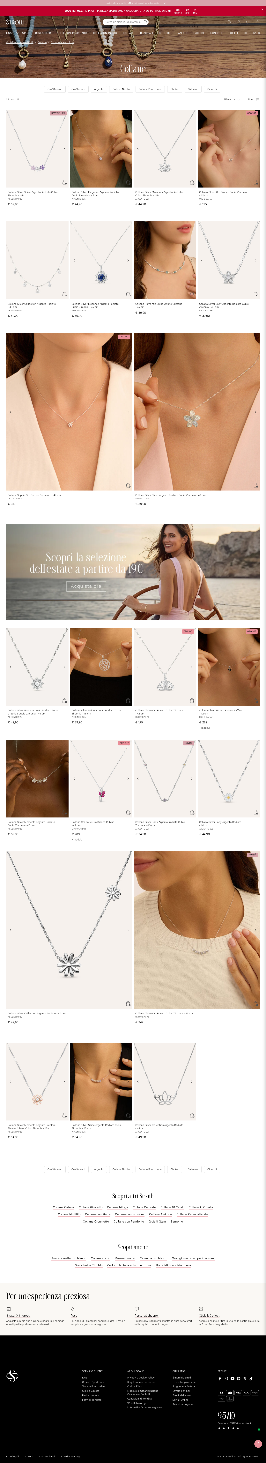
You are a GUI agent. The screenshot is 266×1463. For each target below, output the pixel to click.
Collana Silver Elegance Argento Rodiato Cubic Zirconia (95, 194)
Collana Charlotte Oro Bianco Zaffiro (220, 712)
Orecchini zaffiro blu (89, 1265)
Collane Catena (63, 1207)
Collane (42, 42)
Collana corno (100, 1258)
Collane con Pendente (129, 1221)
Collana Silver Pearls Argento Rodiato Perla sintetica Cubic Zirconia (33, 712)
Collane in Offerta (201, 1207)
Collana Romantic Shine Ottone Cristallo (158, 306)
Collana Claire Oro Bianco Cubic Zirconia (223, 194)
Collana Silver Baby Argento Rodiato (220, 824)
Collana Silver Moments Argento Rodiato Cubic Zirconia (158, 194)
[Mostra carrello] (257, 22)
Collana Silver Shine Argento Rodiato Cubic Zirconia (33, 194)
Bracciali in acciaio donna (173, 1265)
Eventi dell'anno (182, 1395)
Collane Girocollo (91, 1207)
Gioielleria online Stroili (19, 42)
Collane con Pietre (97, 1214)
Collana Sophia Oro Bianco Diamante (34, 495)
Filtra (251, 99)
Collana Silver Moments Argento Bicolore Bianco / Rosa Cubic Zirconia (32, 1127)
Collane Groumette (96, 1221)
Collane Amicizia (160, 1214)
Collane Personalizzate (192, 1214)
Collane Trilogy (117, 1207)
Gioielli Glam (157, 1221)
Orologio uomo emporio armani (193, 1258)
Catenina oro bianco (153, 1258)
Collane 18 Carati (172, 1207)
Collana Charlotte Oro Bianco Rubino (93, 824)
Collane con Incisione (129, 1214)
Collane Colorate (144, 1207)
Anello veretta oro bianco (68, 1258)
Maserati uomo (125, 1258)
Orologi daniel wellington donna (129, 1265)
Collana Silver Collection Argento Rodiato (32, 306)
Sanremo (177, 1221)
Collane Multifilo (69, 1214)
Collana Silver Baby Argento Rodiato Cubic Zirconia (224, 306)
